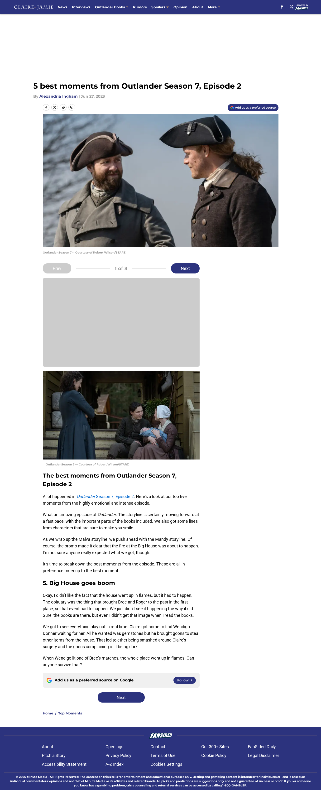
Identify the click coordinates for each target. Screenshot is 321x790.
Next (185, 268)
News (62, 7)
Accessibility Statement (64, 764)
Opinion (180, 7)
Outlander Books (110, 7)
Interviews (81, 7)
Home (48, 713)
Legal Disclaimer (263, 755)
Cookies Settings (166, 764)
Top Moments (70, 713)
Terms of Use (163, 755)
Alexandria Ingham (58, 96)
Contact (157, 746)
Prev (57, 268)
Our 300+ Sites (215, 746)
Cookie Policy (213, 755)
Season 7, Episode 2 (105, 496)
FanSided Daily (262, 746)
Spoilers (158, 7)
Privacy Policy (118, 755)
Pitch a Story (54, 755)
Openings (114, 746)
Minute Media (37, 777)
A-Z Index (114, 764)
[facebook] (282, 7)
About (197, 7)
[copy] (71, 107)
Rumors (140, 7)
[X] (291, 7)
